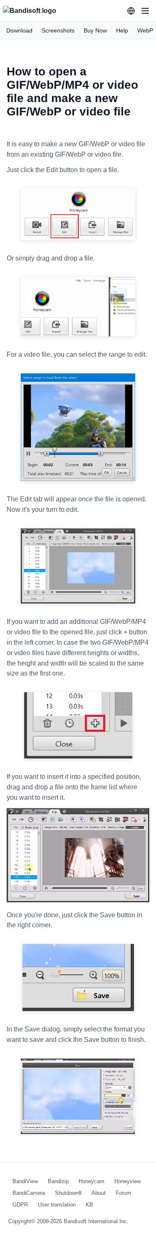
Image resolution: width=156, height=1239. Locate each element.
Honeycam (91, 1181)
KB (89, 1204)
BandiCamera (28, 1193)
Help (122, 30)
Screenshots (58, 30)
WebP (145, 30)
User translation (57, 1204)
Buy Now (95, 30)
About (99, 1193)
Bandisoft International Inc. (96, 1221)
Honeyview (127, 1181)
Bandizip (58, 1181)
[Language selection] (131, 11)
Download (19, 30)
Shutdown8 (68, 1193)
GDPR (20, 1204)
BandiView (25, 1181)
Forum (123, 1193)
